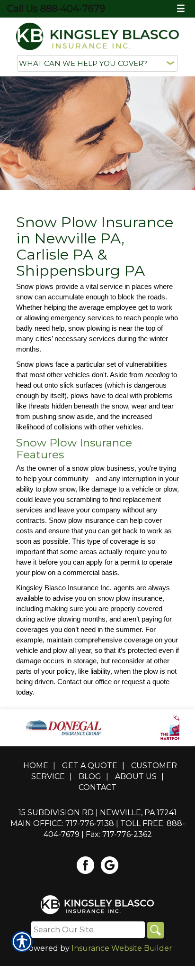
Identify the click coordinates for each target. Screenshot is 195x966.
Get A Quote (89, 765)
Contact (97, 787)
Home (35, 765)
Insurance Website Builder (121, 948)
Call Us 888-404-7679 (56, 8)
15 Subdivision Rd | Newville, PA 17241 (97, 812)
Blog (90, 776)
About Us (136, 776)
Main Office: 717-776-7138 (62, 823)
